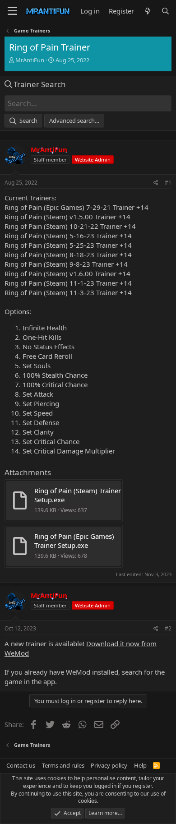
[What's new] (147, 11)
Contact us (20, 765)
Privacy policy (109, 765)
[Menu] (12, 11)
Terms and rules (63, 765)
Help (140, 765)
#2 (168, 628)
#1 (168, 182)
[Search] (165, 11)
